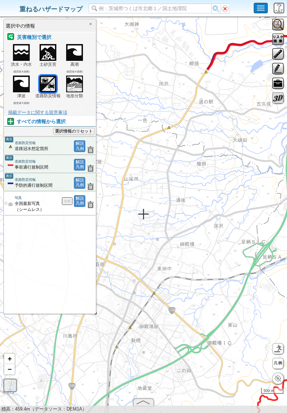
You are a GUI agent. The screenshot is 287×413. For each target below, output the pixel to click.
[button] (9, 359)
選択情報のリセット (74, 131)
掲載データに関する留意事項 (37, 112)
